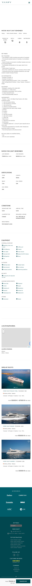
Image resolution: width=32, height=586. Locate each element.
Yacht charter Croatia (15, 539)
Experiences (16, 569)
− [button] (3, 332)
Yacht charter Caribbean (16, 543)
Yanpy (3, 33)
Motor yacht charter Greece (17, 541)
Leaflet (29, 346)
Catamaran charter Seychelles (17, 546)
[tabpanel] (16, 379)
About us (16, 568)
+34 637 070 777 (17, 531)
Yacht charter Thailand (16, 547)
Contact (16, 571)
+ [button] (3, 330)
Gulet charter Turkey (15, 544)
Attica (20, 33)
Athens (25, 33)
